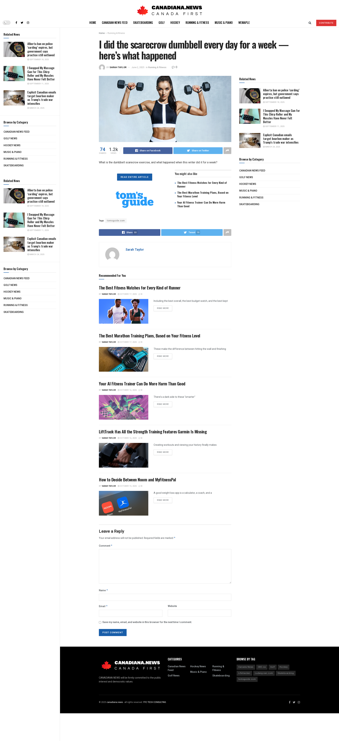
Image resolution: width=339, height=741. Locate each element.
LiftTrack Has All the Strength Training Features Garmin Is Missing (153, 431)
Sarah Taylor (118, 67)
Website (172, 606)
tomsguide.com (116, 220)
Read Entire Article (135, 177)
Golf (162, 22)
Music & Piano (13, 152)
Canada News (245, 667)
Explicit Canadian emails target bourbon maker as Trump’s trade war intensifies (41, 98)
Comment (105, 546)
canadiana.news (115, 702)
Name (103, 590)
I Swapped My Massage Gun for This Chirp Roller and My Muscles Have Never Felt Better (41, 73)
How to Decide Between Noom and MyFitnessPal (137, 479)
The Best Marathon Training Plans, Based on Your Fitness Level (202, 194)
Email (103, 606)
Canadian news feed (16, 132)
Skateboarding (14, 165)
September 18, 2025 (39, 59)
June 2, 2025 (137, 67)
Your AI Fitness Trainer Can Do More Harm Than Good (201, 204)
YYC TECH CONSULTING (154, 702)
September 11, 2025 (39, 83)
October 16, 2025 (128, 390)
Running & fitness (16, 159)
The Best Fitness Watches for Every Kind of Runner (202, 184)
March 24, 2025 (36, 108)
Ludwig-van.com (264, 673)
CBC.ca (262, 667)
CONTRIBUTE (326, 23)
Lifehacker (244, 673)
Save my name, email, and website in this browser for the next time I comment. (147, 622)
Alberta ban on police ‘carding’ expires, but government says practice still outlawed (41, 49)
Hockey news (12, 145)
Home (92, 22)
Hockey (175, 22)
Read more (163, 308)
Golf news (10, 138)
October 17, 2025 (128, 294)
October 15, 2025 (128, 486)
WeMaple (244, 22)
